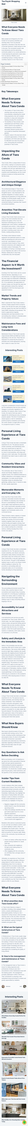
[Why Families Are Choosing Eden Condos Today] (14, 1111)
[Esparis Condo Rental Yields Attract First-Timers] (14, 1069)
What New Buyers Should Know (10, 81)
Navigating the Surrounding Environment (12, 76)
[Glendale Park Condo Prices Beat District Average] (14, 1027)
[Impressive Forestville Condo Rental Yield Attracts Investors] (14, 1048)
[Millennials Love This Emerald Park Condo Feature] (14, 1090)
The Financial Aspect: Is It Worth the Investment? (14, 71)
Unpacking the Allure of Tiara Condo (11, 69)
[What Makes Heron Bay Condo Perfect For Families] (14, 1007)
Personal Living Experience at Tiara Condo (12, 73)
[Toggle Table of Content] (24, 64)
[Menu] (25, 2)
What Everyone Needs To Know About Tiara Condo (12, 67)
